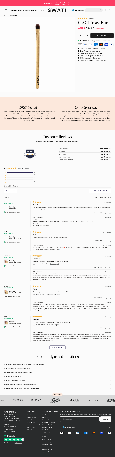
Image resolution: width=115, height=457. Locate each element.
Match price (99, 56)
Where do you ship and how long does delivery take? (21, 388)
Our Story (45, 415)
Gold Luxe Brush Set (15, 262)
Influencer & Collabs (48, 422)
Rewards (45, 417)
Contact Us (46, 432)
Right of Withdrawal (48, 452)
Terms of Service (47, 447)
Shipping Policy (47, 444)
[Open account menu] (105, 10)
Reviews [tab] (7, 186)
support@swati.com (10, 426)
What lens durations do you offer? (15, 380)
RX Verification (47, 449)
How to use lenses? (33, 425)
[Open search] (94, 10)
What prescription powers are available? (17, 368)
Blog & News (46, 430)
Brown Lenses (31, 417)
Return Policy (46, 439)
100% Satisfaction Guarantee (90, 58)
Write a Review (102, 191)
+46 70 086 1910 (9, 431)
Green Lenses (31, 420)
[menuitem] (43, 10)
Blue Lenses (31, 415)
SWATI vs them (32, 430)
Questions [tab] (16, 186)
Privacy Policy (46, 442)
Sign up (106, 419)
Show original (54, 264)
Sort (96, 197)
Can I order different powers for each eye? (18, 372)
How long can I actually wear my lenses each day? (20, 384)
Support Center (47, 427)
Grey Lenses (31, 422)
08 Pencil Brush (13, 208)
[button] (96, 18)
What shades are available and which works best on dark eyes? (24, 364)
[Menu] (6, 10)
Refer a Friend (46, 420)
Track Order (31, 427)
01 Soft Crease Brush (15, 238)
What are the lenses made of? (13, 376)
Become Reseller (47, 425)
